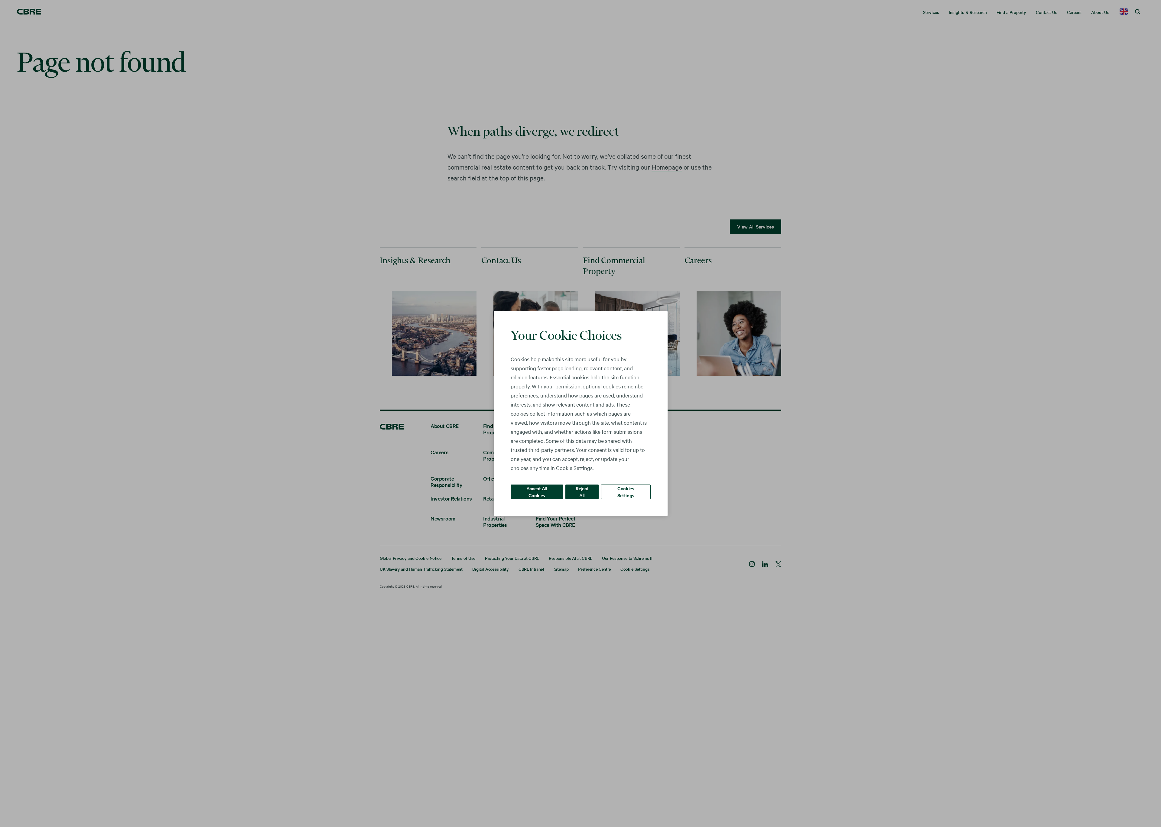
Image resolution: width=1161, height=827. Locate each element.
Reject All (582, 491)
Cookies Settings (625, 491)
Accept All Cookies (536, 491)
